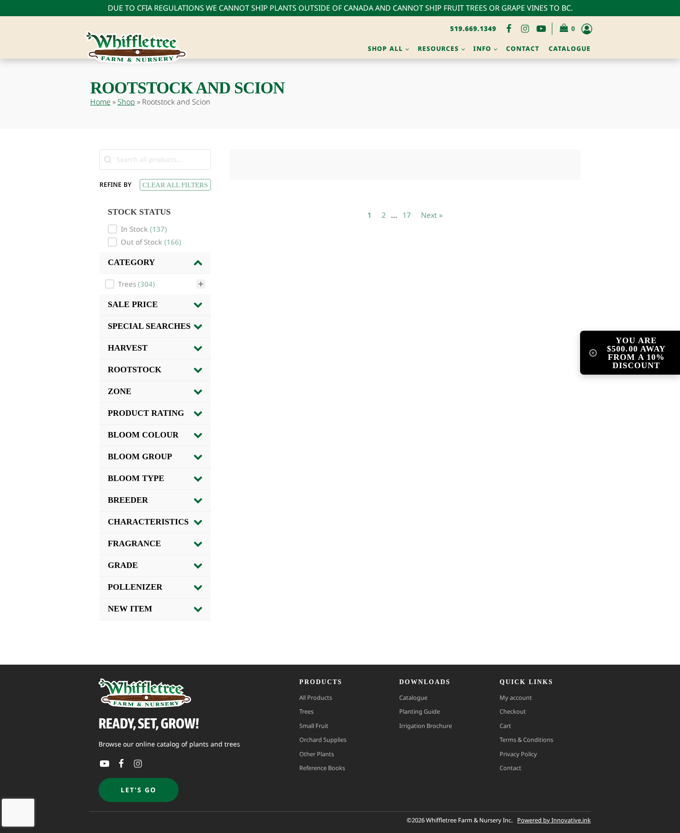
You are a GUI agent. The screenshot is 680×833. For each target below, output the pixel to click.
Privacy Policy (518, 754)
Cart (505, 726)
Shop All (385, 48)
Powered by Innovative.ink (554, 820)
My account (516, 697)
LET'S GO (138, 789)
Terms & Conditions (526, 739)
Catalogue (570, 48)
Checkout (513, 711)
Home (100, 102)
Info (482, 48)
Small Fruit (313, 726)
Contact (522, 48)
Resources (438, 48)
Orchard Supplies (322, 739)
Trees (306, 711)
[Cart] (568, 29)
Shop (126, 102)
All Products (315, 697)
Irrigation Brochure (425, 726)
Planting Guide (419, 711)
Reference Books (322, 768)
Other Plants (316, 754)
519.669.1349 (473, 28)
